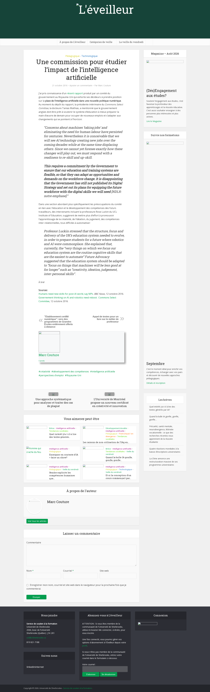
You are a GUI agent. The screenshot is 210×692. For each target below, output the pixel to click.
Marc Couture (104, 85)
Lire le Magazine (154, 121)
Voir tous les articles (37, 521)
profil (84, 645)
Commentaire (33, 542)
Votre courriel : (89, 664)
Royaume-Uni (74, 375)
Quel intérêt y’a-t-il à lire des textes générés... (62, 435)
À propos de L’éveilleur (72, 41)
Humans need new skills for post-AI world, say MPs (66, 293)
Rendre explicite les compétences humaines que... (62, 475)
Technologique (89, 56)
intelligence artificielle (103, 371)
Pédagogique (72, 56)
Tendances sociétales (58, 431)
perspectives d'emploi (52, 375)
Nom (30, 570)
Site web (104, 570)
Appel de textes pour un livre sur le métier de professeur (106, 319)
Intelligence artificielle (65, 428)
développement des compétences (71, 371)
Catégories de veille (101, 41)
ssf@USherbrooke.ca (36, 637)
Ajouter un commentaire (81, 85)
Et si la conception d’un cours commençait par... (118, 477)
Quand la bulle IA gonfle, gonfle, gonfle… (119, 459)
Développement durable (116, 428)
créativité (45, 371)
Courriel (68, 570)
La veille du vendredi (131, 41)
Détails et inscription (155, 383)
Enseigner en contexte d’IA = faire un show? (63, 456)
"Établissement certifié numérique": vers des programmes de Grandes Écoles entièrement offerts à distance (58, 321)
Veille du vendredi (70, 469)
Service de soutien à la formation (77, 688)
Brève (51, 428)
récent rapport (75, 93)
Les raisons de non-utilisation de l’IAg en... (106, 442)
